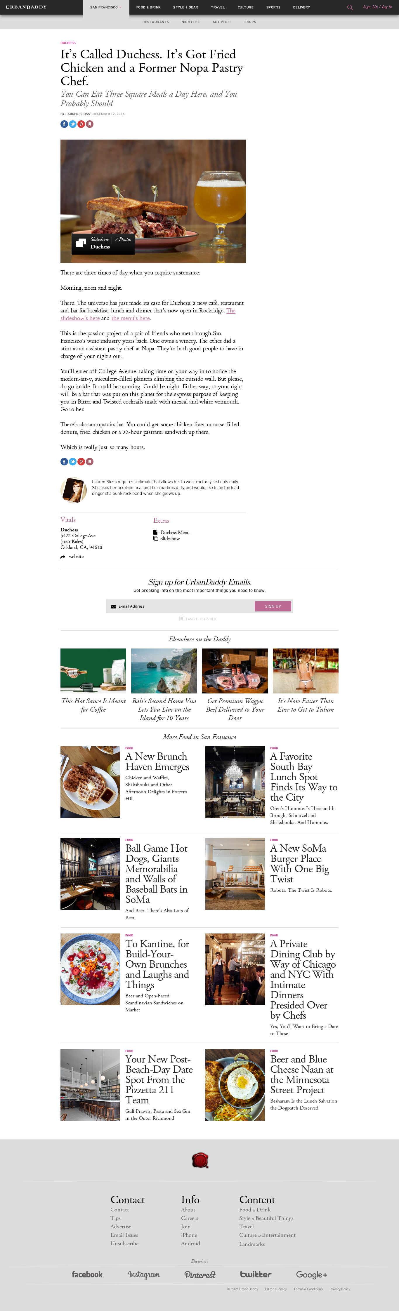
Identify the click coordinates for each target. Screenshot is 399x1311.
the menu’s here (131, 318)
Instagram (144, 1275)
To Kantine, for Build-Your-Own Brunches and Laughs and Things (157, 964)
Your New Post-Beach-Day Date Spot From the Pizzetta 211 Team (158, 1079)
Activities (222, 22)
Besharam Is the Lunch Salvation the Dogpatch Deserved (303, 1105)
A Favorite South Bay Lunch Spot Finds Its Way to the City (303, 777)
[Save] (89, 124)
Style (185, 7)
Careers (189, 1218)
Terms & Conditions (308, 1288)
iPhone (189, 1235)
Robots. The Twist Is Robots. (301, 890)
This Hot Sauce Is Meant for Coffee (93, 705)
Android (190, 1244)
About (188, 1210)
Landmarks (252, 1244)
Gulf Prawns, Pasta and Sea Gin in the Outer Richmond (157, 1115)
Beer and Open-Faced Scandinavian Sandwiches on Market (154, 1002)
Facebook (88, 1275)
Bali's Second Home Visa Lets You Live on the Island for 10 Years (164, 709)
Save (81, 124)
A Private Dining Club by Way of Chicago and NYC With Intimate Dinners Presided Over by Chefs (303, 980)
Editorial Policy (276, 1288)
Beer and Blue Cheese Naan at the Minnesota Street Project (301, 1074)
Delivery (301, 7)
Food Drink (148, 7)
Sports (273, 7)
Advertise (120, 1227)
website (75, 556)
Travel (218, 7)
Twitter (256, 1275)
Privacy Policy (339, 1288)
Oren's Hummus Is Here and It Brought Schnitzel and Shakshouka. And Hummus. (302, 815)
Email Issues (124, 1235)
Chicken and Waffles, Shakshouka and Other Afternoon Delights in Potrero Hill (156, 788)
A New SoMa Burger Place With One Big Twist (299, 863)
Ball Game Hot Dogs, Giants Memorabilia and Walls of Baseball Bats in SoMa (156, 874)
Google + (311, 1275)
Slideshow (170, 538)
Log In (387, 7)
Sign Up (370, 7)
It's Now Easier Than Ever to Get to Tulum (305, 705)
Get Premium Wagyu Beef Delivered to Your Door (235, 709)
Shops (250, 22)
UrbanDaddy (26, 7)
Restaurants (156, 22)
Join (186, 1227)
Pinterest (200, 1275)
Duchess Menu (175, 532)
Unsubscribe (124, 1244)
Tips (115, 1218)
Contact (119, 1210)
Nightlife (191, 22)
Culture (246, 7)
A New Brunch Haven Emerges (157, 762)
